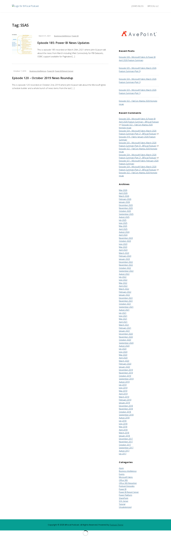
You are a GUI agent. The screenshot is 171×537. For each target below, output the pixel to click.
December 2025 (126, 205)
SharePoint (123, 498)
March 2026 (124, 196)
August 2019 (124, 382)
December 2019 (126, 370)
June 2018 (123, 423)
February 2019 (125, 400)
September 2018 (126, 415)
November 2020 (126, 337)
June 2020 (123, 352)
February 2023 (125, 256)
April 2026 (123, 193)
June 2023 (123, 244)
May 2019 (123, 391)
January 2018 (124, 436)
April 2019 (123, 394)
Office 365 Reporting (128, 483)
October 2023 (125, 241)
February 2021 (125, 328)
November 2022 (126, 265)
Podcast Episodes (127, 486)
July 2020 (122, 349)
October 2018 (125, 412)
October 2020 (125, 340)
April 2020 (123, 358)
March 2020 (124, 361)
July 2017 (122, 453)
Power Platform (125, 495)
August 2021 (124, 310)
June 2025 (123, 223)
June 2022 (123, 280)
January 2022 (124, 295)
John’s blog (137, 6)
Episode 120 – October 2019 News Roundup (42, 78)
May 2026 (123, 190)
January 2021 (124, 331)
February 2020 (125, 364)
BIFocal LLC (153, 6)
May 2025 (123, 226)
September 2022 (126, 271)
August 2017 (124, 451)
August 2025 (124, 217)
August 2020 (124, 346)
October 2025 (125, 211)
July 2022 (122, 277)
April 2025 (123, 229)
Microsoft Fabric (126, 477)
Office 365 (123, 480)
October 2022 (125, 268)
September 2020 (126, 343)
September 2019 (126, 379)
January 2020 (124, 367)
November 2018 (126, 408)
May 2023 (123, 247)
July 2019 (122, 385)
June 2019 (123, 387)
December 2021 (126, 298)
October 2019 (125, 376)
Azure (121, 468)
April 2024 (123, 235)
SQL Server (123, 501)
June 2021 (123, 316)
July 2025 (122, 220)
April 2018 (123, 430)
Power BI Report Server (64, 71)
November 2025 (126, 208)
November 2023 (126, 238)
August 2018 (124, 417)
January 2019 (124, 402)
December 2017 (126, 438)
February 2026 (125, 199)
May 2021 (123, 319)
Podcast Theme (116, 524)
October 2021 (125, 304)
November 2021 (126, 301)
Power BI (75, 36)
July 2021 (122, 313)
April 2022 (123, 286)
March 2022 (124, 289)
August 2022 (124, 274)
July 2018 (122, 421)
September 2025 (126, 214)
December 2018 (126, 406)
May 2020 (123, 355)
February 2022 (125, 292)
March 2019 (124, 397)
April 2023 (123, 250)
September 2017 (126, 447)
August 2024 (124, 232)
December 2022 (126, 262)
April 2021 (123, 322)
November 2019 (126, 373)
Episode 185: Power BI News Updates (63, 43)
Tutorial (122, 504)
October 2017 (125, 444)
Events (122, 474)
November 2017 (126, 441)
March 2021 (124, 325)
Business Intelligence (62, 36)
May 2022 (123, 283)
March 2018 (124, 432)
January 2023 (124, 259)
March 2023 (124, 253)
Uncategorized (125, 507)
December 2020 (126, 334)
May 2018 (123, 426)
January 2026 (124, 202)
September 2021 (126, 307)
